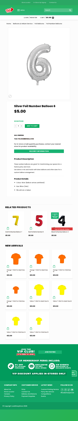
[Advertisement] (16, 412)
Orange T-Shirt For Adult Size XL (16, 270)
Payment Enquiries (28, 396)
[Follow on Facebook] (62, 389)
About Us (7, 389)
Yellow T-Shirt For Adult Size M (62, 301)
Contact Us (52, 2)
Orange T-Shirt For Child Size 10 (16, 302)
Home (8, 24)
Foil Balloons (39, 24)
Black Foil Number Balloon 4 (60, 232)
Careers (7, 394)
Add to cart (32, 126)
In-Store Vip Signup (40, 2)
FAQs (23, 389)
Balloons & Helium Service (22, 24)
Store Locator (26, 2)
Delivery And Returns (29, 394)
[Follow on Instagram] (65, 389)
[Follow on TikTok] (68, 389)
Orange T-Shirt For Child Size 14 (62, 270)
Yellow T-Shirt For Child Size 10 (39, 332)
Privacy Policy (9, 396)
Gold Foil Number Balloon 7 (13, 232)
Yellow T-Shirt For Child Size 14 (16, 332)
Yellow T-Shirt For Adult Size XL (39, 301)
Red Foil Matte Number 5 (36, 232)
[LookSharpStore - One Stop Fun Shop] (9, 10)
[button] (20, 10)
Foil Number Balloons (54, 24)
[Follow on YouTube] (72, 389)
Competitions (46, 394)
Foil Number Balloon (26, 139)
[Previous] (5, 228)
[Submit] (70, 10)
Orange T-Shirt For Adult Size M (39, 270)
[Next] (72, 228)
